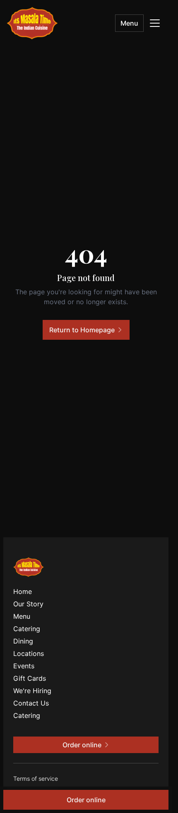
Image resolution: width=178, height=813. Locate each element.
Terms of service (35, 778)
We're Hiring (32, 691)
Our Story (28, 604)
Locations (28, 653)
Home (22, 591)
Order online (86, 800)
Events (23, 666)
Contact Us (31, 703)
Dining (23, 641)
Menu (129, 23)
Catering (26, 629)
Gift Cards (29, 678)
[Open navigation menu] (155, 23)
